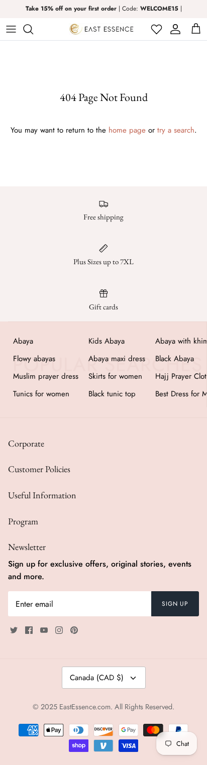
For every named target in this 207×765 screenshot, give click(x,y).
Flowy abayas (34, 358)
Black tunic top (112, 393)
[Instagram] (59, 630)
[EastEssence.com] (101, 29)
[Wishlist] (155, 29)
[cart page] (196, 29)
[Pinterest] (74, 630)
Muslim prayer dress (45, 376)
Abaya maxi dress (116, 358)
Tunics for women (41, 393)
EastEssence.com (85, 707)
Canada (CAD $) (97, 677)
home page (127, 130)
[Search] (33, 29)
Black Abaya (174, 358)
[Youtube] (44, 630)
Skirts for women (115, 376)
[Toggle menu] (11, 29)
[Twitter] (14, 630)
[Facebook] (29, 630)
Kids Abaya (106, 341)
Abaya (23, 341)
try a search (175, 130)
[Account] (173, 29)
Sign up (175, 603)
